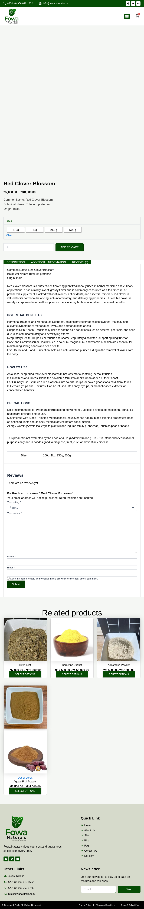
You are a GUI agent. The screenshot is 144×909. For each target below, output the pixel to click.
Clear (9, 235)
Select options (25, 674)
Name (11, 556)
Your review (14, 513)
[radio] (16, 229)
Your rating (14, 502)
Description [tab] (16, 262)
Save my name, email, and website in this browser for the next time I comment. (54, 578)
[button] (127, 16)
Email (11, 567)
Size (9, 220)
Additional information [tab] (48, 262)
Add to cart (69, 247)
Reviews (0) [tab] (80, 262)
